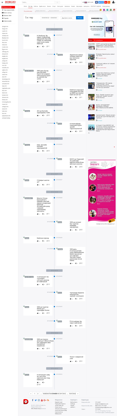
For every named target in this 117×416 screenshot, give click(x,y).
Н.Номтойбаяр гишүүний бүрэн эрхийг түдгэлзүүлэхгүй (76, 126)
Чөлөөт (73, 6)
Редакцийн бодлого (60, 403)
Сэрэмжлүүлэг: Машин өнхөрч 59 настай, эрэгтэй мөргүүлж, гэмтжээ (105, 116)
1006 (44, 393)
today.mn (5, 63)
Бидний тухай (58, 402)
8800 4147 (98, 405)
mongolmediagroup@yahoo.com (103, 407)
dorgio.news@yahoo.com (101, 404)
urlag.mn (4, 72)
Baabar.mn (5, 38)
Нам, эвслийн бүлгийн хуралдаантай (42, 146)
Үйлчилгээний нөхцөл (61, 408)
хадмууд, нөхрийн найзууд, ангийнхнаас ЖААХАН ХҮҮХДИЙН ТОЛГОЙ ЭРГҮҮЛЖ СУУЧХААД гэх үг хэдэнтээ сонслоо (106, 198)
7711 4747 (98, 402)
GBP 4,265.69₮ (89, 2)
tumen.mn (5, 95)
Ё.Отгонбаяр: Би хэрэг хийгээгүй (76, 322)
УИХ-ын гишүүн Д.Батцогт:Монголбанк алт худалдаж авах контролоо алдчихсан (45, 342)
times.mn (4, 99)
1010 (57, 393)
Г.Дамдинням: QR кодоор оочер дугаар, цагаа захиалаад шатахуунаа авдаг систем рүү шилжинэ (105, 85)
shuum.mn (5, 97)
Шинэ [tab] (90, 40)
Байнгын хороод (43, 238)
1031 (70, 393)
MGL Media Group (36, 408)
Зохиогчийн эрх (59, 405)
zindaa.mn (5, 35)
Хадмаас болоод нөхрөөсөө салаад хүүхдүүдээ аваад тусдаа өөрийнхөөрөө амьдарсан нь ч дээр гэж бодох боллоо (105, 212)
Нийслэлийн (7, 21)
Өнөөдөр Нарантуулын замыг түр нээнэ (105, 54)
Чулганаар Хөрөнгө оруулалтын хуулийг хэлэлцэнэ (77, 294)
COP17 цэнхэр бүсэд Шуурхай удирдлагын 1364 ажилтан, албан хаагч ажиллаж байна (105, 45)
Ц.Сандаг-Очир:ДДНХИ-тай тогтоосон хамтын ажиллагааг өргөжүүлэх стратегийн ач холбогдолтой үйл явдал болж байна (105, 128)
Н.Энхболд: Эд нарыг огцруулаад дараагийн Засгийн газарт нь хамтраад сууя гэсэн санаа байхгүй (44, 40)
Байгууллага (73, 402)
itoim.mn (4, 93)
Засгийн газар (29, 70)
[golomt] (102, 25)
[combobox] (69, 17)
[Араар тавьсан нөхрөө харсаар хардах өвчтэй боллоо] (92, 176)
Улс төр (30, 6)
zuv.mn (4, 65)
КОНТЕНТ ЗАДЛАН (96, 6)
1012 (64, 393)
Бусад (27, 35)
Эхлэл (25, 6)
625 (101, 2)
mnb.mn (4, 44)
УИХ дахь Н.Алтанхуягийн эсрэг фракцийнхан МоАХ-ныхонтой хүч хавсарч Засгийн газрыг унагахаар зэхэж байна (77, 254)
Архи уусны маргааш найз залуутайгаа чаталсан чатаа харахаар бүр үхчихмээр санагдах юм (105, 186)
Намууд (60, 54)
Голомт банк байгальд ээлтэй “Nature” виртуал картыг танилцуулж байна (105, 74)
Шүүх (80, 17)
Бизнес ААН (7, 15)
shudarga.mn (6, 79)
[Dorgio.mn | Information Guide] (26, 401)
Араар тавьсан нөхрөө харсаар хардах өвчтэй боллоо (104, 175)
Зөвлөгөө (67, 6)
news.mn (4, 33)
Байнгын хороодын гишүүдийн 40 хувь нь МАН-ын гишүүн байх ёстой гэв (77, 92)
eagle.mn (5, 56)
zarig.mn (4, 61)
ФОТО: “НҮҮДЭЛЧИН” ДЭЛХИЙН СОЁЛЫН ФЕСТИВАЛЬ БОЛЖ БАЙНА (104, 106)
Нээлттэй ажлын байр (61, 410)
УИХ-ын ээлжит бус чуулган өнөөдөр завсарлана (75, 224)
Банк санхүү (8, 12)
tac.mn (4, 113)
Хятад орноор (106, 6)
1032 (74, 393)
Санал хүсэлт (58, 407)
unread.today (6, 118)
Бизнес (49, 6)
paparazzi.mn (6, 115)
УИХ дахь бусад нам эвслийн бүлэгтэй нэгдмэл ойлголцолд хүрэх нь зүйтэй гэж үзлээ (43, 75)
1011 (61, 393)
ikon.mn (4, 42)
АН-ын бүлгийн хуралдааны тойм (43, 111)
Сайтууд (72, 403)
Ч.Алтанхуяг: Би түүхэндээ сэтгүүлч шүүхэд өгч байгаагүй (43, 279)
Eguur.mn (5, 49)
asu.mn (4, 77)
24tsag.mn (5, 51)
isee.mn (4, 86)
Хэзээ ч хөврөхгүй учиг (76, 357)
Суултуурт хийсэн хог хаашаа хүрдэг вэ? (105, 64)
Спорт (54, 6)
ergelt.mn (5, 58)
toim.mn (4, 111)
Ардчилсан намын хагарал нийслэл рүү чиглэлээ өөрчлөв (76, 57)
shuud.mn (5, 54)
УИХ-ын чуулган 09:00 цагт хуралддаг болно (43, 308)
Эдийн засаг (42, 6)
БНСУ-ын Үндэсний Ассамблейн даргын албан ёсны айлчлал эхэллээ (77, 161)
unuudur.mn (5, 83)
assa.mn (4, 109)
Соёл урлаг (60, 6)
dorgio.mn (5, 26)
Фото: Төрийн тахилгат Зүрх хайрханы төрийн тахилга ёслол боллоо (104, 96)
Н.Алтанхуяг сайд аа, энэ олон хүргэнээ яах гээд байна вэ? (43, 377)
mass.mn (4, 104)
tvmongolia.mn (6, 102)
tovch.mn (5, 40)
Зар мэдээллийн (9, 10)
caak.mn (4, 31)
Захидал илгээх (94, 218)
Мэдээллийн (8, 7)
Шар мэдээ (79, 6)
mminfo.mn (5, 67)
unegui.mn (5, 106)
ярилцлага (86, 6)
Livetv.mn (5, 47)
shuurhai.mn (5, 81)
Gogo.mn (4, 28)
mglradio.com (6, 88)
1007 (47, 393)
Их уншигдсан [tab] (98, 40)
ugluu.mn (5, 70)
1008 (51, 393)
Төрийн (6, 18)
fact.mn (4, 90)
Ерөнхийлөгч (28, 198)
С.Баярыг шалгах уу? (43, 181)
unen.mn (4, 74)
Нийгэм (36, 6)
